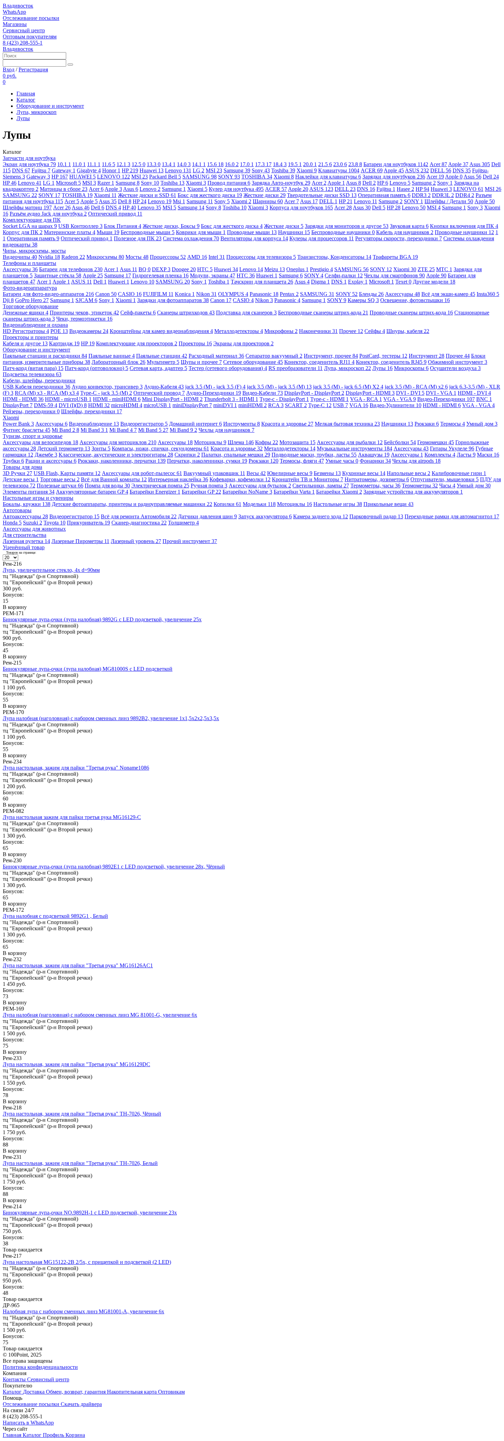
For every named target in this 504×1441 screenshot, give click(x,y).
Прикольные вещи (388, 504)
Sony (261, 170)
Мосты (136, 257)
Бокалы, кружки (26, 504)
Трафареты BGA (395, 257)
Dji (8, 300)
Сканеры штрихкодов (186, 312)
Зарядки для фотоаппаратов (173, 300)
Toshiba (283, 170)
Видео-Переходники (446, 399)
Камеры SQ (363, 300)
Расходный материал (216, 356)
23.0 (340, 164)
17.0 (247, 164)
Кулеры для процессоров (321, 238)
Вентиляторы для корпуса (254, 238)
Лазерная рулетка (26, 541)
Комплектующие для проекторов (136, 343)
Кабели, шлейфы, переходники (39, 380)
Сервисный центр (24, 30)
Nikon (206, 294)
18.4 (280, 164)
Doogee (184, 269)
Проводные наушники (464, 232)
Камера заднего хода (320, 516)
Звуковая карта (409, 226)
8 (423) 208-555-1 (23, 43)
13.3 (153, 164)
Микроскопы (411, 368)
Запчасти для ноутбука (29, 158)
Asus (479, 164)
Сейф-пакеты (138, 312)
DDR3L (443, 195)
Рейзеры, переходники (31, 411)
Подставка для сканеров (246, 312)
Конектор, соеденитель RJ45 (391, 362)
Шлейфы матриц (27, 207)
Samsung (237, 170)
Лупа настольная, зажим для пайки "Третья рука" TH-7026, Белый (80, 1163)
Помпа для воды (107, 485)
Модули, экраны (212, 275)
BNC (484, 399)
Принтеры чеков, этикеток (84, 312)
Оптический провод (159, 393)
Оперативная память (384, 195)
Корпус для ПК (23, 232)
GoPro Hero (32, 300)
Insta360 (488, 294)
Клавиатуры (338, 170)
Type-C (320, 405)
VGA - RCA (366, 399)
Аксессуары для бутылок (260, 485)
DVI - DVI (410, 393)
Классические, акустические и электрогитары (116, 455)
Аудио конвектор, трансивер (107, 387)
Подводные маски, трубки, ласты (314, 455)
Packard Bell (165, 177)
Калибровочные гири (459, 473)
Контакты (15, 1379)
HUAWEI (82, 177)
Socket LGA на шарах (30, 226)
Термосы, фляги (302, 461)
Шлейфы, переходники (91, 411)
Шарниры (268, 201)
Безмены (327, 473)
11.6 (108, 164)
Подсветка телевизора (32, 374)
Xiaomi (307, 170)
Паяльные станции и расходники (45, 356)
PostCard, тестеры (383, 356)
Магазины (15, 24)
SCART (296, 405)
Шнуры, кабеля (407, 331)
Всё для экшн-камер (448, 294)
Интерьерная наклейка (178, 479)
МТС (444, 269)
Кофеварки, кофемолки (240, 479)
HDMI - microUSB (68, 399)
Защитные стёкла (57, 275)
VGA (358, 405)
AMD (197, 257)
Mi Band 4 (123, 430)
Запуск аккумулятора (265, 516)
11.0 (79, 164)
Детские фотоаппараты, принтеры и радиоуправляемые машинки (132, 504)
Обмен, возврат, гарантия (76, 1392)
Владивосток (18, 6)
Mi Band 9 (183, 430)
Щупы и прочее (201, 362)
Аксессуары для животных (34, 529)
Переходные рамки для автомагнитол (452, 516)
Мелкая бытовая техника (347, 424)
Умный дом (481, 424)
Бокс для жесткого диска (210, 195)
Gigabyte (89, 170)
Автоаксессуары (25, 516)
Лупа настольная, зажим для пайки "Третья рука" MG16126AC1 (78, 965)
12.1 (123, 164)
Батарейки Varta (294, 492)
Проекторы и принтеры (30, 337)
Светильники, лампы (320, 485)
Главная (25, 93)
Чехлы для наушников (226, 430)
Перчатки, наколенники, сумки (207, 461)
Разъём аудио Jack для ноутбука (48, 214)
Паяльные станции (161, 356)
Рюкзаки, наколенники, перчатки (122, 461)
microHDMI (126, 405)
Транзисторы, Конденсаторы (334, 257)
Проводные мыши (252, 232)
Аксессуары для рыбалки (350, 442)
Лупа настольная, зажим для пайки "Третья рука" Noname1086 (76, 768)
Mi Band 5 (153, 430)
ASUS (417, 170)
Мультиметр (163, 362)
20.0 (310, 164)
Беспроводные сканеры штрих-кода (323, 312)
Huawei (152, 170)
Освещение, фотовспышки (415, 300)
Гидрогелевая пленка (160, 275)
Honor (111, 170)
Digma (320, 282)
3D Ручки (17, 473)
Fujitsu (41, 170)
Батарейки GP (201, 492)
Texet (403, 282)
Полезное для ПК (137, 238)
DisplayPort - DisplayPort (314, 393)
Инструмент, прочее (331, 356)
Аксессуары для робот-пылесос (142, 473)
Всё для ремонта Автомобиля (139, 516)
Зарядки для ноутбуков (393, 177)
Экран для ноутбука (29, 164)
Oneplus (297, 269)
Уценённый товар (24, 547)
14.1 (199, 164)
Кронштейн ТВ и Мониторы (307, 479)
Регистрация (33, 69)
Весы (256, 473)
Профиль (54, 1435)
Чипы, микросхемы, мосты (34, 251)
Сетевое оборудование (253, 362)
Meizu (274, 269)
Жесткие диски (264, 195)
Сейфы (374, 331)
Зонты (101, 448)
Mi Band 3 (94, 430)
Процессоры (168, 257)
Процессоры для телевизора (261, 257)
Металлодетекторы (238, 331)
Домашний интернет (195, 424)
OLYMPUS (233, 294)
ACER (372, 170)
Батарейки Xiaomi (339, 492)
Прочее (351, 331)
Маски (488, 455)
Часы (447, 485)
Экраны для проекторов (243, 343)
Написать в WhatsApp (28, 1423)
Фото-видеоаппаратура (30, 288)
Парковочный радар (376, 516)
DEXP (161, 269)
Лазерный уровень (136, 541)
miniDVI (225, 405)
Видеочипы (20, 257)
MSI (214, 170)
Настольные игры (337, 504)
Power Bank (18, 424)
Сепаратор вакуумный (273, 356)
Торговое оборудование (30, 306)
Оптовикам (171, 1392)
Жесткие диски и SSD (147, 195)
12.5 (138, 164)
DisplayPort (18, 405)
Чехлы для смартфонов (394, 275)
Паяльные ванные (111, 356)
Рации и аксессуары (50, 461)
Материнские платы (69, 232)
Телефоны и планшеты (29, 263)
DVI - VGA (441, 393)
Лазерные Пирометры (80, 541)
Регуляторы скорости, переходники (398, 238)
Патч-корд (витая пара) (33, 368)
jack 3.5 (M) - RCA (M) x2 (416, 387)
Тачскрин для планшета (262, 282)
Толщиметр (183, 523)
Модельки (259, 504)
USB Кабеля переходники (36, 387)
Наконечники (318, 331)
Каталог (25, 100)
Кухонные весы (363, 473)
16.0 (232, 164)
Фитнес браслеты (26, 430)
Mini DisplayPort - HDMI (172, 399)
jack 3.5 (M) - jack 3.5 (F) (215, 387)
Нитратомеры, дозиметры (377, 479)
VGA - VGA (399, 399)
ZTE (426, 269)
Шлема (241, 442)
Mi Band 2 (65, 430)
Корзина (75, 1435)
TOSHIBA (256, 177)
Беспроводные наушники (343, 232)
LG (198, 170)
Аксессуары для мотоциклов (118, 442)
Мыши (108, 232)
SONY (229, 177)
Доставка (34, 1392)
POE (59, 331)
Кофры (266, 442)
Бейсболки (400, 442)
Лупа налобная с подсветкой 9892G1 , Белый (55, 916)
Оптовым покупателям (30, 36)
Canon (106, 294)
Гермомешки (435, 442)
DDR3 (421, 195)
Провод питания (228, 183)
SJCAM (86, 300)
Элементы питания (29, 492)
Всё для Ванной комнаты (114, 479)
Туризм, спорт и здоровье (32, 436)
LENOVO (113, 177)
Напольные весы (408, 473)
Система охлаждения (191, 238)
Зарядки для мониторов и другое (346, 226)
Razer (105, 183)
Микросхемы (105, 257)
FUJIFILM (158, 294)
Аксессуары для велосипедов (40, 442)
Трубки (13, 461)
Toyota (54, 523)
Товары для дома (22, 467)
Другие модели (434, 282)
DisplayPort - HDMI (370, 393)
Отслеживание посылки (31, 18)
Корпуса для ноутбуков (301, 207)
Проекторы (195, 343)
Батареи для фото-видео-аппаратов (48, 294)
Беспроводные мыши (148, 232)
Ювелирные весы (289, 473)
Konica (185, 294)
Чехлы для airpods (416, 461)
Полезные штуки (60, 485)
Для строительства (24, 535)
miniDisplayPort (192, 405)
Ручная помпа (209, 485)
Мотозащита (297, 442)
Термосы (452, 424)
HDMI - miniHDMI (117, 399)
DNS (21, 170)
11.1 (93, 164)
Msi (179, 201)
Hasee (405, 189)
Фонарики (375, 461)
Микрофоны (281, 331)
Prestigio (321, 269)
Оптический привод (115, 214)
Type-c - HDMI (329, 399)
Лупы (23, 118)
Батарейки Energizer (155, 492)
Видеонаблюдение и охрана (35, 325)
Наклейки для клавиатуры (328, 177)
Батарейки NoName (247, 492)
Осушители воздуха (455, 368)
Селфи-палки (344, 275)
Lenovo (178, 170)
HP (130, 170)
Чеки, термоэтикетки (84, 319)
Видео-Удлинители (395, 405)
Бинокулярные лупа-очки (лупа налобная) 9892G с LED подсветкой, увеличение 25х (102, 619)
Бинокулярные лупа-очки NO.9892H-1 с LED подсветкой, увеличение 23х (90, 1212)
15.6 (215, 164)
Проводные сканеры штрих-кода (411, 312)
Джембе (46, 455)
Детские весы (21, 479)
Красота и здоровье (287, 424)
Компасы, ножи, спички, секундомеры (160, 448)
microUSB (157, 405)
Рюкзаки (427, 424)
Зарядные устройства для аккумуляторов (413, 492)
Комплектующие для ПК (32, 220)
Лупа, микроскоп (36, 112)
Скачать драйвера (81, 1404)
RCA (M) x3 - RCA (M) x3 (47, 393)
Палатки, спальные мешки (235, 455)
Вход (8, 69)
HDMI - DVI (474, 393)
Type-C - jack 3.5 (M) (106, 393)
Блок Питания (122, 226)
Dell (491, 177)
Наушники (294, 232)
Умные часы (341, 461)
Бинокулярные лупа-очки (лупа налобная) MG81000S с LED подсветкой (87, 669)
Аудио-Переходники (213, 393)
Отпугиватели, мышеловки (444, 479)
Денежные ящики (25, 312)
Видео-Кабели (262, 393)
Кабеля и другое (25, 343)
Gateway (63, 170)
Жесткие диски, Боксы (171, 226)
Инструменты (241, 424)
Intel (216, 257)
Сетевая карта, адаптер (158, 368)
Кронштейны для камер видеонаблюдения (161, 331)
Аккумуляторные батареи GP (92, 492)
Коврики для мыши (201, 232)
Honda (12, 523)
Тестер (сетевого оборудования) (228, 368)
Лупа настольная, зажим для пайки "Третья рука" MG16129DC (76, 1064)
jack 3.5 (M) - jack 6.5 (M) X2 (348, 387)
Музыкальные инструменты (354, 448)
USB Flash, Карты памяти (67, 473)
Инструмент (426, 356)
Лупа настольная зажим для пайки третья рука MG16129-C (72, 817)
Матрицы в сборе (63, 189)
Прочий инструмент (190, 541)
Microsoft (68, 183)
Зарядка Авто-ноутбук (281, 183)
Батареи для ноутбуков (395, 164)
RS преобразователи (295, 368)
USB (340, 405)
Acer (438, 164)
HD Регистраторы (26, 331)
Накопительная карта (132, 1392)
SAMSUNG (199, 177)
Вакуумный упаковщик (214, 473)
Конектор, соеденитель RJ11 (319, 362)
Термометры (420, 485)
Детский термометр (63, 448)
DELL (440, 170)
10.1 (64, 164)
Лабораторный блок (118, 362)
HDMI (99, 405)
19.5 (295, 164)
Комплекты (439, 455)
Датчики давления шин (207, 516)
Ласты (466, 455)
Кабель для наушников (404, 232)
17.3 (263, 164)
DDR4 (464, 195)
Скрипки (187, 455)
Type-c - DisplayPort (284, 399)
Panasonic (264, 294)
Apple (458, 164)
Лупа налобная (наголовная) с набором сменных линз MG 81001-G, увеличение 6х (100, 1015)
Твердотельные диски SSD (322, 195)
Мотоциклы (210, 442)
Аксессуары (20, 269)
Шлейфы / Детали (448, 201)
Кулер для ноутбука (236, 189)
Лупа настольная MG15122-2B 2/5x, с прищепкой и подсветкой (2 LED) (87, 1262)
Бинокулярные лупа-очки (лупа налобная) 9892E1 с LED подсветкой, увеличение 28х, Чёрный (114, 866)
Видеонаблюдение (94, 424)
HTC (205, 269)
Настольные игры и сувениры (38, 498)
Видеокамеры (88, 331)
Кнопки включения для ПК (464, 226)
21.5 (325, 164)
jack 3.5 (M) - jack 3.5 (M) (279, 387)
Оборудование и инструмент (50, 106)
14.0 (184, 164)
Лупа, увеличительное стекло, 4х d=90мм (51, 570)
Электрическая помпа (160, 485)
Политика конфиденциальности (40, 1367)
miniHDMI (252, 405)
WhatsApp (14, 12)
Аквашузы (373, 455)
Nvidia (49, 257)
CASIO (130, 294)
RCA (276, 405)
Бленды (371, 294)
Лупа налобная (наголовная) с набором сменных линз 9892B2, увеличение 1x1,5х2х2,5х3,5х (111, 718)
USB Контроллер (80, 226)
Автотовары (17, 510)
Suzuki (32, 523)
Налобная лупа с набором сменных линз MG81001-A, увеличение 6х (83, 1311)
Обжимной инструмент (457, 362)
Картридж (64, 343)
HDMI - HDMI (23, 399)
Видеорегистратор (144, 424)
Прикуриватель (88, 523)
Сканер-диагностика (139, 523)
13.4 (169, 164)
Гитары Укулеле (452, 448)
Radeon (73, 257)
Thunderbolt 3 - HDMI (231, 399)
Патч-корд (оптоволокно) (96, 368)
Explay (358, 282)
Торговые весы (60, 479)
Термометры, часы (375, 485)
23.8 (355, 164)
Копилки (227, 504)
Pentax (289, 294)
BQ (145, 269)
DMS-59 (45, 405)
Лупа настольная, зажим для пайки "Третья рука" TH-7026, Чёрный (82, 1114)
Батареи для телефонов (71, 269)
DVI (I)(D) (73, 405)
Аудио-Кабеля (164, 387)
